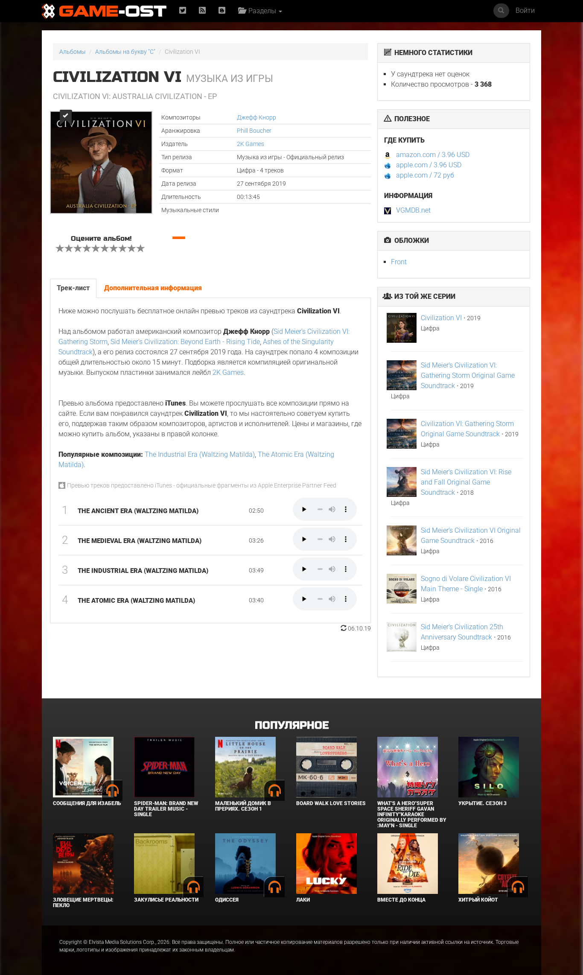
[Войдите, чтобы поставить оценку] (60, 249)
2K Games (250, 143)
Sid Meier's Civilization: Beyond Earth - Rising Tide (185, 342)
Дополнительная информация (153, 288)
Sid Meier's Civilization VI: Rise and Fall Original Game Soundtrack (466, 482)
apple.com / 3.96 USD (428, 165)
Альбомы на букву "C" (125, 51)
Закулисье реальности (166, 900)
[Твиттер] (182, 11)
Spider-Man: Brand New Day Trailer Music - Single (166, 808)
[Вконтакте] (222, 11)
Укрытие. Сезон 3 (482, 803)
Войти (525, 10)
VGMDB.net (413, 210)
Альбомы (72, 51)
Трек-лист (73, 288)
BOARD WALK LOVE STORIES (331, 803)
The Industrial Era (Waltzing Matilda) (200, 454)
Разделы (261, 11)
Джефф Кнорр (256, 117)
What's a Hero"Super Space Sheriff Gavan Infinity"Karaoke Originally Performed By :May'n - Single (411, 814)
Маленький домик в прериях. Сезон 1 (243, 806)
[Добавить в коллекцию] (65, 118)
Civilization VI (441, 318)
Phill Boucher (254, 130)
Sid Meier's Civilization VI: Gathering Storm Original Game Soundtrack (468, 375)
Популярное (292, 725)
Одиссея (227, 900)
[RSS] (202, 11)
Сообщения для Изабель (87, 803)
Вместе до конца (401, 900)
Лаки (303, 900)
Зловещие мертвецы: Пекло (83, 902)
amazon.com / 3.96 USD (432, 155)
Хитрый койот (478, 900)
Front (399, 262)
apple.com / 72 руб (425, 175)
